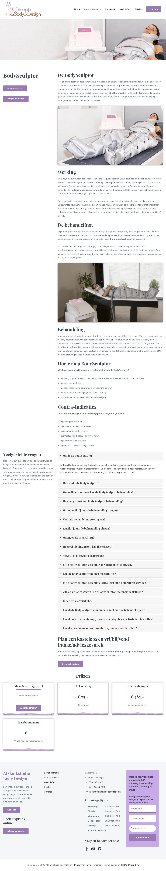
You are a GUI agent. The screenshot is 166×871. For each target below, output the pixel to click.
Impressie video (51, 777)
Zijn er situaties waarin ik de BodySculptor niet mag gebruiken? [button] (103, 592)
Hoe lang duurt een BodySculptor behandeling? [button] (93, 501)
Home (77, 9)
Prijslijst (138, 9)
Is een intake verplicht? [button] (77, 601)
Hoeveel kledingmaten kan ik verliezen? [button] (88, 546)
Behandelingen (91, 9)
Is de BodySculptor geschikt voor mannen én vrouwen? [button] (97, 564)
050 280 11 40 (96, 782)
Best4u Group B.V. (129, 865)
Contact (48, 791)
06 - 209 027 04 (97, 787)
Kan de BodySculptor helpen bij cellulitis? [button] (89, 573)
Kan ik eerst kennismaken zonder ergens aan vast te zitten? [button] (100, 628)
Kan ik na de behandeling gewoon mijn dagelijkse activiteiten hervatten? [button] (108, 619)
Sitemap (98, 865)
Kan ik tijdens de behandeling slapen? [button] (86, 528)
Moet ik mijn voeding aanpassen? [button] (83, 555)
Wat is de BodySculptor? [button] (78, 455)
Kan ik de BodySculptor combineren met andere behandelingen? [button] (104, 610)
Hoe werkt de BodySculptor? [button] (81, 483)
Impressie (110, 9)
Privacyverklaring (82, 865)
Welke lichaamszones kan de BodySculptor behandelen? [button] (98, 492)
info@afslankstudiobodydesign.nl (105, 791)
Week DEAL (125, 9)
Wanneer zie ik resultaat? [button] (78, 537)
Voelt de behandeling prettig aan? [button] (84, 519)
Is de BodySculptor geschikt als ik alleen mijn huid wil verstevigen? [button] (105, 582)
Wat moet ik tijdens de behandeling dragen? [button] (90, 510)
